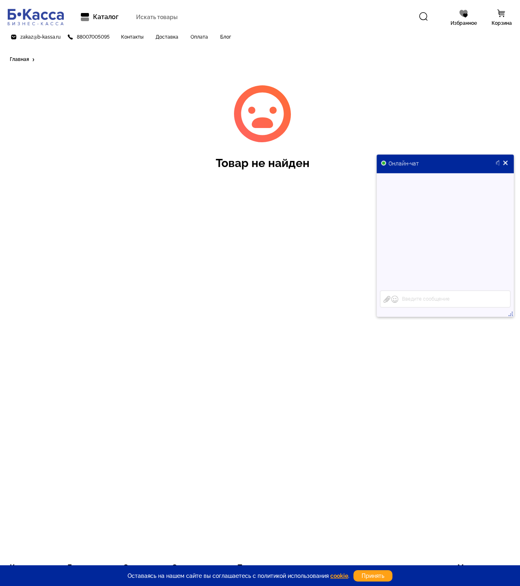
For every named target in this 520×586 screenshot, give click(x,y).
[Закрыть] (505, 163)
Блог (225, 37)
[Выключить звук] (499, 163)
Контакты (132, 37)
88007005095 (93, 37)
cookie (339, 576)
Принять (373, 576)
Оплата (199, 37)
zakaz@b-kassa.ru (40, 37)
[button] (22, 59)
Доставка (167, 37)
